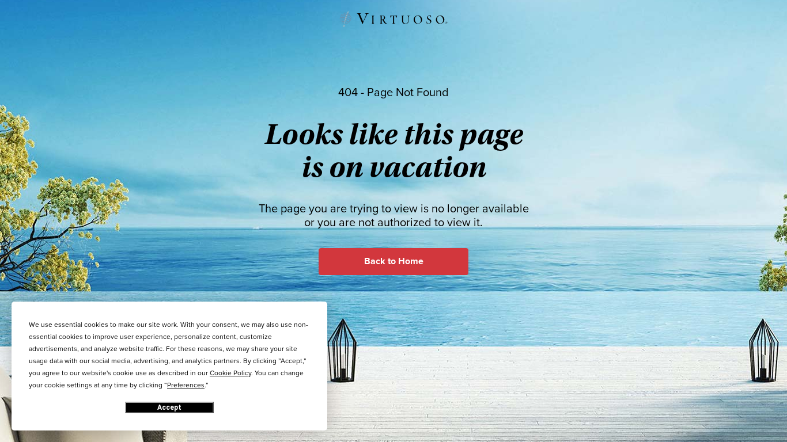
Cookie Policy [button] (230, 373)
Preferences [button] (186, 385)
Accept (169, 407)
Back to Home (393, 261)
